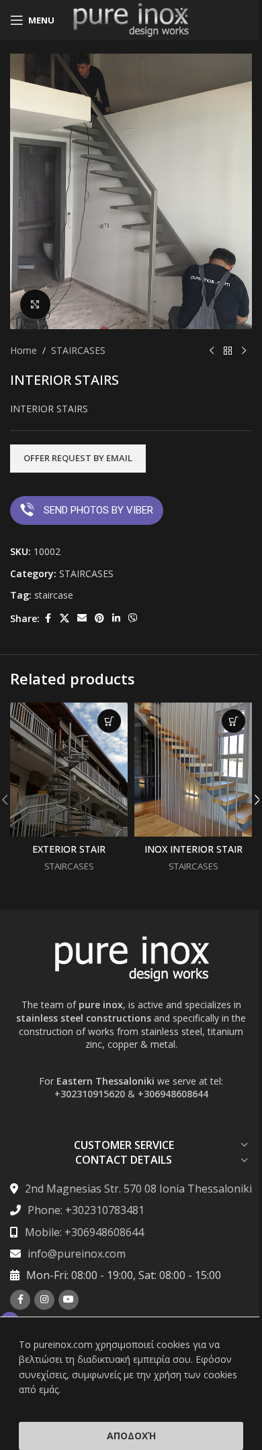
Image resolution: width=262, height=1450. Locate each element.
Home (23, 350)
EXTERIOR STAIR (68, 849)
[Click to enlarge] (35, 305)
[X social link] (64, 618)
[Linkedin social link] (116, 618)
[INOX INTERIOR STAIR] (193, 770)
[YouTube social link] (68, 1300)
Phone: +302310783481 (86, 1210)
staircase (53, 595)
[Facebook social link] (48, 618)
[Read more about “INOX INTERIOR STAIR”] (233, 721)
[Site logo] (131, 19)
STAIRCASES (78, 350)
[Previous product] (212, 351)
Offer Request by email (78, 458)
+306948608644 (173, 1093)
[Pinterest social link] (99, 618)
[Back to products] (228, 351)
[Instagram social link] (44, 1300)
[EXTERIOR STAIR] (69, 770)
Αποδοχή (131, 1435)
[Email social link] (82, 618)
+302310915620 (89, 1093)
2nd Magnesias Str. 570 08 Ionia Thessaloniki (138, 1188)
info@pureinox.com (77, 1253)
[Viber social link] (133, 618)
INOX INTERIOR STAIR (193, 849)
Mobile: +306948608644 (84, 1232)
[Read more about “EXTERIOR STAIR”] (109, 721)
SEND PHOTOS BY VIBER (98, 510)
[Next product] (244, 351)
